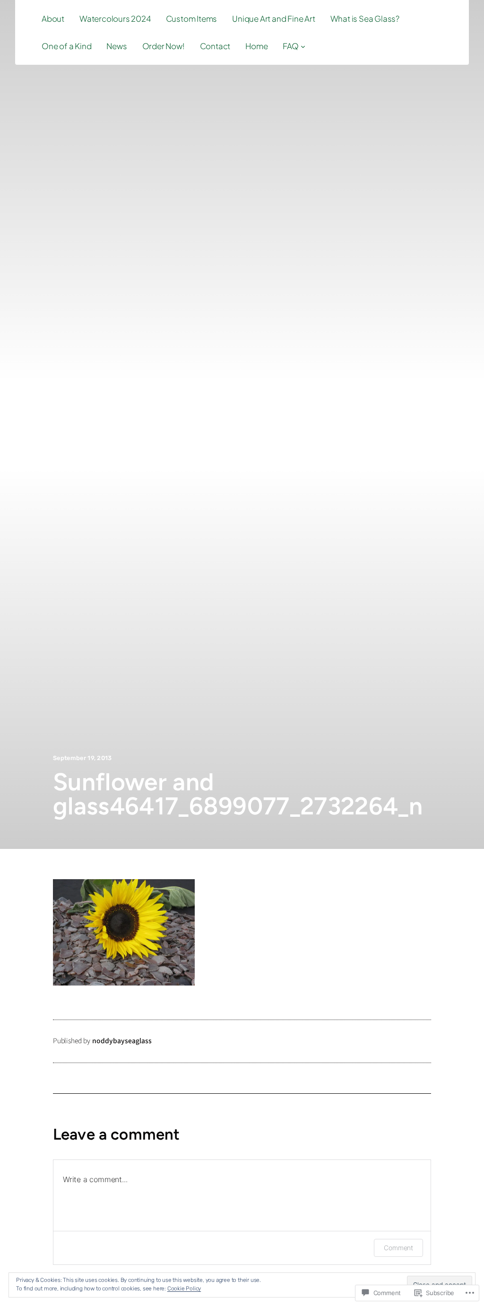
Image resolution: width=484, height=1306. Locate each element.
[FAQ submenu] (303, 46)
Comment (398, 1248)
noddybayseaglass (122, 1041)
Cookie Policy (184, 1288)
